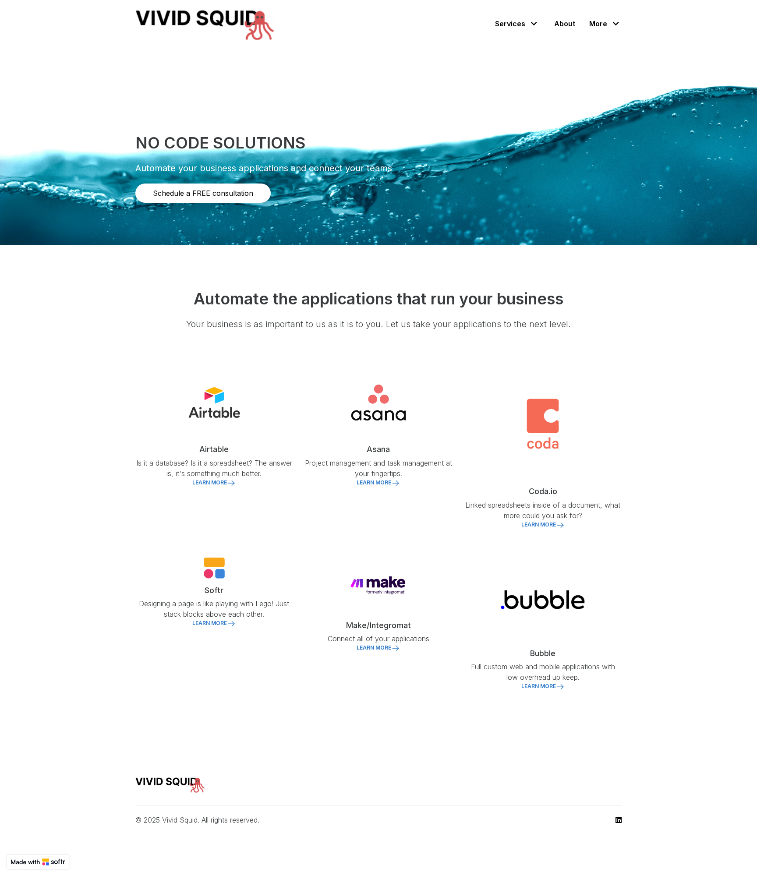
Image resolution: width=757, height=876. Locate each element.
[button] (517, 23)
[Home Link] (205, 23)
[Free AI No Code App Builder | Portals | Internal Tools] (38, 862)
